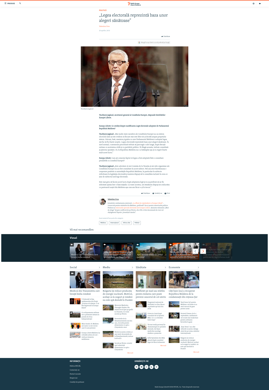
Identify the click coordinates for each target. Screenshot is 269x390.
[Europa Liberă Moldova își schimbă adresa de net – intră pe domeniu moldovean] (75, 335)
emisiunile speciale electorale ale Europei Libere (132, 208)
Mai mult (130, 353)
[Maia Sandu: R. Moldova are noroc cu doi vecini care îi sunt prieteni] (75, 326)
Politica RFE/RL (75, 366)
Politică (102, 10)
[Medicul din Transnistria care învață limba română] (85, 251)
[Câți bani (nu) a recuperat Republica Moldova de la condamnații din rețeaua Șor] (184, 279)
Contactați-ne (75, 370)
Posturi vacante (75, 374)
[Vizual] (260, 3)
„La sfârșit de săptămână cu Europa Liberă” (147, 203)
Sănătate (141, 267)
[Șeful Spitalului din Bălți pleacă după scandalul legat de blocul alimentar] (141, 340)
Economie (174, 267)
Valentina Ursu (104, 26)
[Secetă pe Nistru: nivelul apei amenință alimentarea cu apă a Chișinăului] (108, 345)
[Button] (165, 36)
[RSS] (151, 367)
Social (73, 267)
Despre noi (73, 378)
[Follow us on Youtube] (141, 367)
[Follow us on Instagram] (146, 367)
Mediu (106, 267)
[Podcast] (253, 3)
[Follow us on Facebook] (136, 367)
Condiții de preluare (77, 382)
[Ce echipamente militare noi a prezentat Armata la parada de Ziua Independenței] (75, 315)
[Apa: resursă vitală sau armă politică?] (151, 251)
